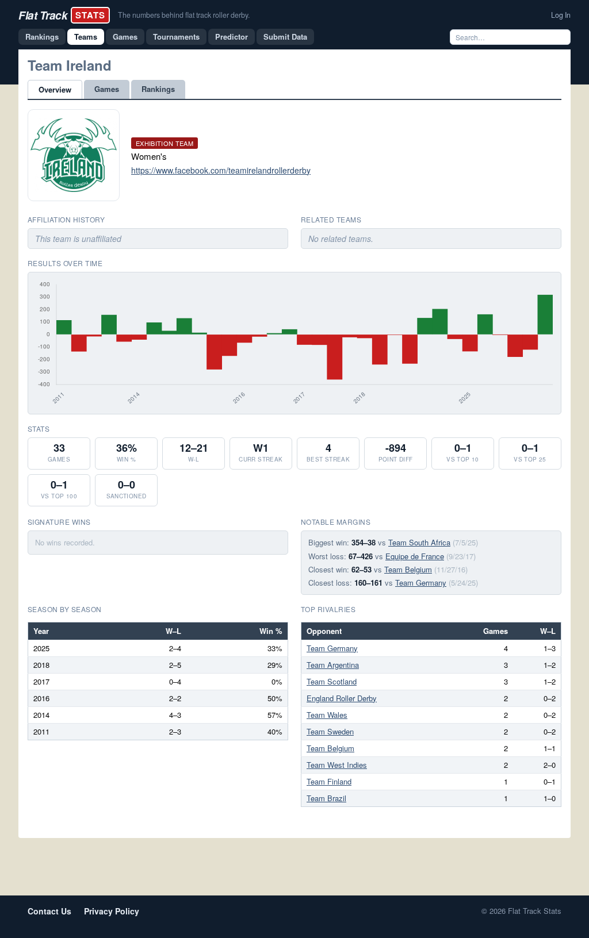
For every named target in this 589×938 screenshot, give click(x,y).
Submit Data (285, 36)
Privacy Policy (111, 911)
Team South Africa (419, 542)
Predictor (231, 36)
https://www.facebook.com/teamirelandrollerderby (221, 170)
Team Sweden (330, 731)
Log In (561, 15)
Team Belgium (408, 569)
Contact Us (49, 911)
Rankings (42, 36)
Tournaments (176, 36)
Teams (85, 36)
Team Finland (329, 781)
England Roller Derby (342, 698)
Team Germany (420, 582)
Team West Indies (337, 764)
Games (125, 36)
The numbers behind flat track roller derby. (184, 15)
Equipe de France (414, 556)
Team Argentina (333, 664)
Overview (55, 89)
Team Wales (327, 714)
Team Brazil (326, 798)
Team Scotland (332, 681)
